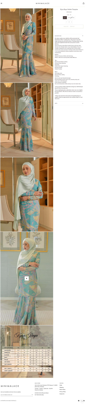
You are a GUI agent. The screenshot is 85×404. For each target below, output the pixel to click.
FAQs (61, 385)
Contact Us (62, 394)
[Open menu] (3, 3)
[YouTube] (83, 400)
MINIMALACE (5, 400)
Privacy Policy (63, 391)
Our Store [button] (37, 383)
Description (58, 35)
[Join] (32, 394)
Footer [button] (61, 383)
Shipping (62, 387)
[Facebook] (78, 400)
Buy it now (69, 31)
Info (56, 103)
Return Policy (62, 389)
